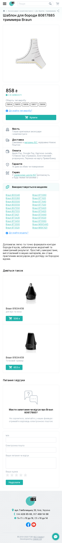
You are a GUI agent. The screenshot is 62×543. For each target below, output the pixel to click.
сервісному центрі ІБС (25, 175)
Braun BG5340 (13, 195)
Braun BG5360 (13, 198)
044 (24, 514)
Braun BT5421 (12, 214)
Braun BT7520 (39, 204)
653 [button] (17, 367)
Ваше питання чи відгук (17, 455)
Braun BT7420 (39, 198)
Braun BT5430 (13, 218)
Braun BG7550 (13, 208)
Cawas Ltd (37, 539)
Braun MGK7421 (39, 227)
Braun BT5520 (13, 227)
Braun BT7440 (39, 201)
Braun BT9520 (39, 218)
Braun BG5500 (13, 201)
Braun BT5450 (13, 221)
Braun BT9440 (39, 214)
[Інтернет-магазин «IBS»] (11, 3)
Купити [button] (33, 117)
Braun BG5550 (13, 204)
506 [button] (17, 318)
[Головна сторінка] (4, 11)
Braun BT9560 (39, 221)
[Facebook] (28, 524)
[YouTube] (33, 524)
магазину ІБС (31, 142)
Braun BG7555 (13, 211)
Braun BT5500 (13, 224)
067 (40, 514)
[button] (4, 3)
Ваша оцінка (12, 471)
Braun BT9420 (39, 208)
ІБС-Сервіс (39, 537)
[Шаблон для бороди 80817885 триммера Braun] (31, 53)
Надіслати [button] (14, 482)
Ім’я (7, 435)
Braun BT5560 (39, 195)
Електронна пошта (15, 445)
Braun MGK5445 (40, 224)
